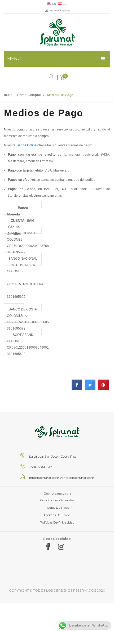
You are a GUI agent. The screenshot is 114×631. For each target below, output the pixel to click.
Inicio (8, 95)
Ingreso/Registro (59, 10)
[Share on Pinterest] (103, 388)
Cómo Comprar (29, 95)
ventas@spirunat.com (77, 478)
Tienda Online (26, 145)
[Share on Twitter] (90, 388)
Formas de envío (57, 515)
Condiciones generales (57, 500)
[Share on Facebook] (77, 388)
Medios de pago (57, 508)
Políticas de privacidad (57, 522)
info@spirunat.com (44, 478)
